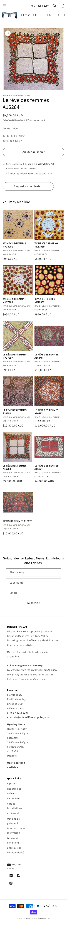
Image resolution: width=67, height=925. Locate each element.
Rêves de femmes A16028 (17, 521)
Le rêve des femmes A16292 (15, 412)
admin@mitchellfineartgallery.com (30, 717)
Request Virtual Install (28, 186)
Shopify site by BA (23, 918)
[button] (4, 6)
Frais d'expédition (10, 120)
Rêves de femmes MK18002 (44, 300)
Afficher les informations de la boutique (29, 173)
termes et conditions (13, 841)
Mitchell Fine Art (44, 918)
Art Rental (13, 813)
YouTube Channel (14, 866)
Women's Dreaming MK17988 (14, 300)
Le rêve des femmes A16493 (46, 412)
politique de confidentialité (15, 850)
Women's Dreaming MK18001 (14, 245)
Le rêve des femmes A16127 (46, 467)
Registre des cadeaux (14, 791)
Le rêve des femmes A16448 (46, 356)
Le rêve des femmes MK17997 (15, 356)
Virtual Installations (14, 806)
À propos (12, 783)
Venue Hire (13, 798)
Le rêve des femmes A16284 (15, 467)
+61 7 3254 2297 (40, 6)
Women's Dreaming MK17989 (46, 245)
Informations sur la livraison (17, 831)
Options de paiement (13, 821)
